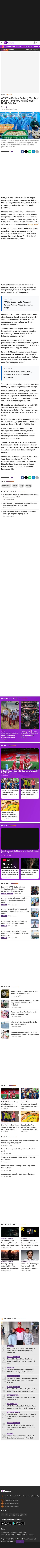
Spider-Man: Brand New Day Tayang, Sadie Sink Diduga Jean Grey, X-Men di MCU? (21, 1361)
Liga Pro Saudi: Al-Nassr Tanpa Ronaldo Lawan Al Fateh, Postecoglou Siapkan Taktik (29, 794)
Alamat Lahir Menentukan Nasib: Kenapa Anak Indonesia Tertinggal (9, 735)
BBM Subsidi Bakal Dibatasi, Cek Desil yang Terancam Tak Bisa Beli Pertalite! (25, 1003)
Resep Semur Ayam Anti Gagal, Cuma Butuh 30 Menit (18, 1150)
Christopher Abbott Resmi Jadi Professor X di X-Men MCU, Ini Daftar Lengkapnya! (29, 1244)
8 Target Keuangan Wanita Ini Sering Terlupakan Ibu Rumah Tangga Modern (25, 1033)
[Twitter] (26, 151)
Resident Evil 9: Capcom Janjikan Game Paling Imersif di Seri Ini (29, 873)
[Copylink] (37, 151)
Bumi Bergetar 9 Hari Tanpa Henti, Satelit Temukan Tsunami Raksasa (20, 852)
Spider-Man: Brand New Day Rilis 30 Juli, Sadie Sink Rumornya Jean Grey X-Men (22, 1390)
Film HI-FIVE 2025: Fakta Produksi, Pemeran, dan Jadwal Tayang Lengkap (10, 873)
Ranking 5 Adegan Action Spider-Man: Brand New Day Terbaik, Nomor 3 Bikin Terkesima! (10, 1268)
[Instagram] (17, 1514)
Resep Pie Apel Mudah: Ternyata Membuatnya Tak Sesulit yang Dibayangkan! (19, 1142)
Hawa (3, 107)
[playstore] (18, 1525)
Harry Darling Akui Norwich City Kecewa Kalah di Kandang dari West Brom (9, 816)
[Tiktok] (25, 1514)
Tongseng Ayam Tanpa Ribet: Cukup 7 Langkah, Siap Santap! (18, 1158)
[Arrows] (2, 714)
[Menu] (2, 42)
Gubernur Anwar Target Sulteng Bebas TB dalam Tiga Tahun (14, 922)
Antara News (33, 224)
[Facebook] (22, 151)
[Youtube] (21, 1514)
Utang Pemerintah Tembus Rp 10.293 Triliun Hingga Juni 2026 (24, 1013)
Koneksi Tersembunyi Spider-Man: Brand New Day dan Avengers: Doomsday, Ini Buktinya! (22, 1380)
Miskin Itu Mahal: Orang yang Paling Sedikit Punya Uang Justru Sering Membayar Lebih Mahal (29, 734)
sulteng (28, 486)
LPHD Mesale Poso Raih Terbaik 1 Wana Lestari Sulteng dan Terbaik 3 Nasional (21, 1407)
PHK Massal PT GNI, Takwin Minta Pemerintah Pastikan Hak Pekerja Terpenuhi (20, 504)
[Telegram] (33, 151)
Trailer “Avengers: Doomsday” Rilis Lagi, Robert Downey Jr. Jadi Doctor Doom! (10, 1244)
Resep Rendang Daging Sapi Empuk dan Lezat (18, 1174)
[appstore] (6, 1525)
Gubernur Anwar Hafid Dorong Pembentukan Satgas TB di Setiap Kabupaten (15, 933)
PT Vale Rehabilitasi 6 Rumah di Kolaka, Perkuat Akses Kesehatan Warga (18, 305)
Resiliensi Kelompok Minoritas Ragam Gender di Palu (21, 1398)
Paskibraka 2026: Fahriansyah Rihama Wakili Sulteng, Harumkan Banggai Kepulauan (21, 1350)
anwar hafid (6, 486)
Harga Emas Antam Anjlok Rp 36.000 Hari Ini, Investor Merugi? (24, 992)
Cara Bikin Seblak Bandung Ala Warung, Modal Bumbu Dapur (18, 1167)
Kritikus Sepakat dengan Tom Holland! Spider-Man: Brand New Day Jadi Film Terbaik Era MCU (30, 1268)
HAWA (3, 94)
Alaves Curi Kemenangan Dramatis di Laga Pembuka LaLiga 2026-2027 (10, 794)
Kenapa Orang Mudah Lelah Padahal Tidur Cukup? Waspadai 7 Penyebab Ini (21, 1437)
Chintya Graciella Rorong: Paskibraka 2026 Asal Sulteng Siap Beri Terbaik (20, 1371)
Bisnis (9, 94)
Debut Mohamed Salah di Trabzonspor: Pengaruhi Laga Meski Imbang (19, 772)
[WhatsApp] (29, 151)
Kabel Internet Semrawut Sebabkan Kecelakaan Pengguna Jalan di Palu (21, 496)
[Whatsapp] (10, 1514)
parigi (21, 486)
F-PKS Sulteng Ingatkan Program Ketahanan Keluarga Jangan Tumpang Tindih (19, 513)
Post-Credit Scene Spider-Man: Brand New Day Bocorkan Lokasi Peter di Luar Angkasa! (21, 1427)
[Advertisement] (20, 20)
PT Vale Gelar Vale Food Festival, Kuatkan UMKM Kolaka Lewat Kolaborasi (18, 375)
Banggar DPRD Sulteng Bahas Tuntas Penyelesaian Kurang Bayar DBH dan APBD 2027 (13, 889)
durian (15, 486)
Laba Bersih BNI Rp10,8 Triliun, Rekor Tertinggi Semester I (24, 1023)
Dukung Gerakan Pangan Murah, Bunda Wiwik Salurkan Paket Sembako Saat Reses (21, 1416)
